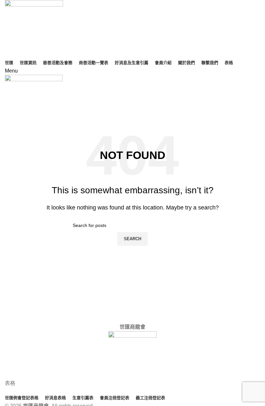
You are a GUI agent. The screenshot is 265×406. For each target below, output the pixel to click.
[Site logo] (34, 28)
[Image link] (132, 355)
